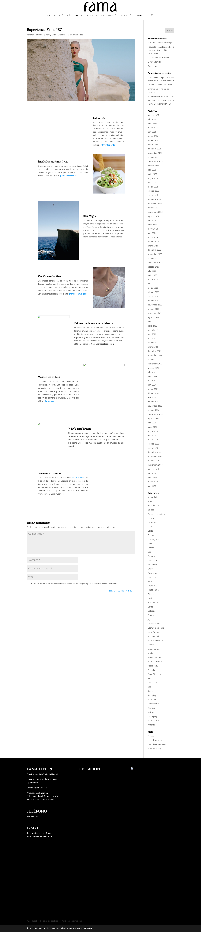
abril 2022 (152, 334)
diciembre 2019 (154, 452)
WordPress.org (154, 748)
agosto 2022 (153, 317)
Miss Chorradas (154, 649)
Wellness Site (153, 720)
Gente (150, 606)
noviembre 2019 (155, 456)
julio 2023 (152, 271)
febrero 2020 (153, 443)
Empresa (151, 556)
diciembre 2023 (154, 250)
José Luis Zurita (42, 774)
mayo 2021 (153, 380)
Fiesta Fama (153, 589)
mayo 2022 (153, 330)
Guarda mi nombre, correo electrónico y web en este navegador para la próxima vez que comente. (73, 583)
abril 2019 (152, 486)
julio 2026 (152, 119)
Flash (150, 598)
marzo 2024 (153, 237)
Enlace (150, 568)
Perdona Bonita (155, 661)
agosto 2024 (153, 216)
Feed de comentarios (157, 744)
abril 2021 (152, 384)
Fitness (151, 594)
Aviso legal (32, 921)
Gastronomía (153, 602)
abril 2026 (152, 132)
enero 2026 (153, 144)
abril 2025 (152, 182)
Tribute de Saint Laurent (158, 57)
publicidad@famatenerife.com (40, 836)
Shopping (152, 695)
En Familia (152, 564)
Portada (151, 670)
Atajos (150, 501)
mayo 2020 (153, 431)
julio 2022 (152, 321)
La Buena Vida (154, 623)
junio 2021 (152, 376)
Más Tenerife (75, 15)
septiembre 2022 (155, 313)
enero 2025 (153, 195)
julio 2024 (152, 220)
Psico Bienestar (154, 674)
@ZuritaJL (54, 774)
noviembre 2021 (155, 355)
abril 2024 (152, 233)
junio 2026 (152, 123)
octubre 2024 (153, 207)
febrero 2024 (153, 241)
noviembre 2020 (155, 406)
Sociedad (152, 699)
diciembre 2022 (154, 300)
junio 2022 (152, 325)
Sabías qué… (153, 682)
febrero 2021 (153, 393)
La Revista (54, 15)
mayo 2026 (153, 127)
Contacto (141, 15)
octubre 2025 (153, 157)
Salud (150, 687)
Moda (150, 653)
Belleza (151, 509)
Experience (63, 34)
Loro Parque (153, 632)
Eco (149, 552)
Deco (150, 543)
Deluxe (151, 547)
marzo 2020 (153, 439)
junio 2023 (152, 275)
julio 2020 (152, 422)
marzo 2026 (153, 136)
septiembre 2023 (155, 262)
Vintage (151, 712)
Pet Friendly (153, 665)
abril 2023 (152, 283)
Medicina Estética (155, 640)
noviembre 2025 (155, 153)
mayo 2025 (153, 178)
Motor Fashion (154, 657)
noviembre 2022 (155, 304)
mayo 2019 (153, 481)
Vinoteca (151, 708)
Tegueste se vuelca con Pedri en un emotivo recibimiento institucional (161, 50)
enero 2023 (153, 296)
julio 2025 (152, 169)
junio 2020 (152, 427)
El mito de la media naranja (160, 42)
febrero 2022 (153, 342)
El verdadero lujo (155, 61)
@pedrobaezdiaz (34, 782)
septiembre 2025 (155, 161)
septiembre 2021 (155, 363)
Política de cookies (49, 921)
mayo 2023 (153, 279)
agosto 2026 (153, 115)
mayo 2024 (153, 228)
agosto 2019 (153, 469)
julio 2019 (152, 473)
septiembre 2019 (155, 465)
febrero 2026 (153, 140)
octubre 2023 (153, 258)
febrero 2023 (153, 292)
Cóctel (150, 531)
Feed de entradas (155, 740)
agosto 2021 (153, 368)
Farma (150, 581)
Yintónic (151, 724)
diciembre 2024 (154, 199)
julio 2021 (152, 372)
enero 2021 (153, 397)
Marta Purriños (36, 34)
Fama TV (92, 15)
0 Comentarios (76, 34)
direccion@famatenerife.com (39, 833)
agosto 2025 (153, 165)
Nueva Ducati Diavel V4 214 (160, 104)
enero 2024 (153, 245)
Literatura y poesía (156, 628)
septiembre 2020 (155, 414)
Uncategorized (154, 703)
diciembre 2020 (154, 401)
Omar (150, 89)
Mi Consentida (78, 477)
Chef (150, 526)
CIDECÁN (88, 928)
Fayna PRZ (152, 585)
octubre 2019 (153, 460)
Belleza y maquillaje (156, 514)
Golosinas (152, 611)
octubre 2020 (153, 410)
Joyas (150, 619)
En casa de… (153, 560)
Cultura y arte (154, 539)
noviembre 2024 (155, 203)
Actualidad (152, 497)
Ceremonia (152, 522)
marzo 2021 (153, 389)
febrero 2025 (153, 191)
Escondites (152, 573)
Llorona (170, 84)
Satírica (151, 691)
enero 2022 (153, 347)
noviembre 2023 (155, 254)
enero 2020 (153, 448)
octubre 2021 (153, 359)
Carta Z (151, 518)
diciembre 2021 (154, 351)
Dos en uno (153, 66)
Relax (150, 678)
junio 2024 (152, 224)
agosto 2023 (153, 267)
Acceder (151, 736)
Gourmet (152, 615)
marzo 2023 (153, 288)
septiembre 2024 (155, 212)
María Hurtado (154, 96)
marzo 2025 (153, 186)
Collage (151, 535)
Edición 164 (169, 96)
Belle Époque (153, 505)
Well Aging (152, 716)
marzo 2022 (153, 338)
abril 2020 (152, 435)
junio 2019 (152, 477)
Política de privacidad (72, 921)
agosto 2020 (153, 418)
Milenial (151, 644)
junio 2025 (152, 174)
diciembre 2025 (154, 148)
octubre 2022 (153, 309)
